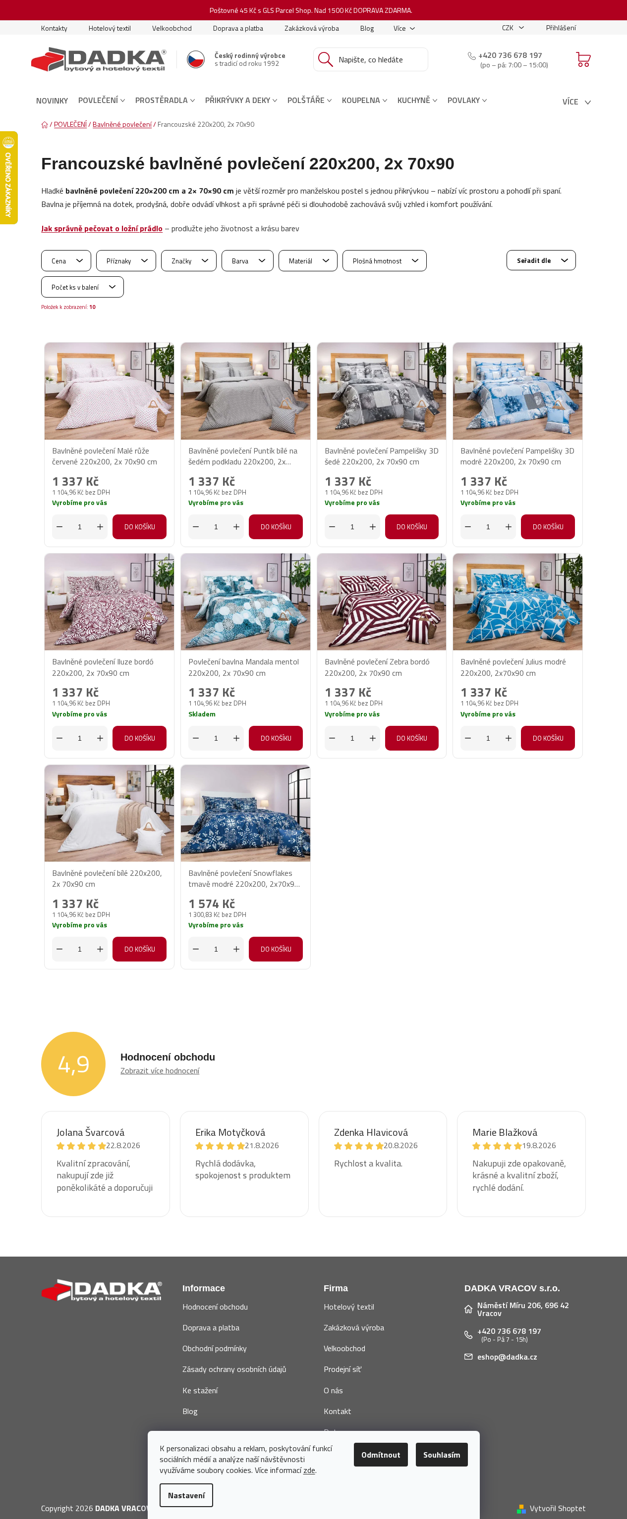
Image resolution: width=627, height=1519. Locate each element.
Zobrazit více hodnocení (159, 1070)
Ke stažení (200, 1390)
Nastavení (186, 1495)
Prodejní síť (342, 1369)
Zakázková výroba (312, 28)
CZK (508, 27)
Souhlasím (441, 1455)
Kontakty (54, 28)
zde (309, 1470)
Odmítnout (380, 1455)
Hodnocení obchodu (215, 1306)
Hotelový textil (110, 28)
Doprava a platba (238, 28)
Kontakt (337, 1411)
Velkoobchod (172, 28)
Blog (367, 28)
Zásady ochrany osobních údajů (234, 1369)
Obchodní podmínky (214, 1348)
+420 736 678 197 (510, 55)
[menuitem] (52, 100)
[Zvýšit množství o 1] (100, 526)
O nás (333, 1390)
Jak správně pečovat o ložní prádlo (102, 228)
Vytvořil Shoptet (558, 1508)
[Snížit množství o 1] (59, 526)
